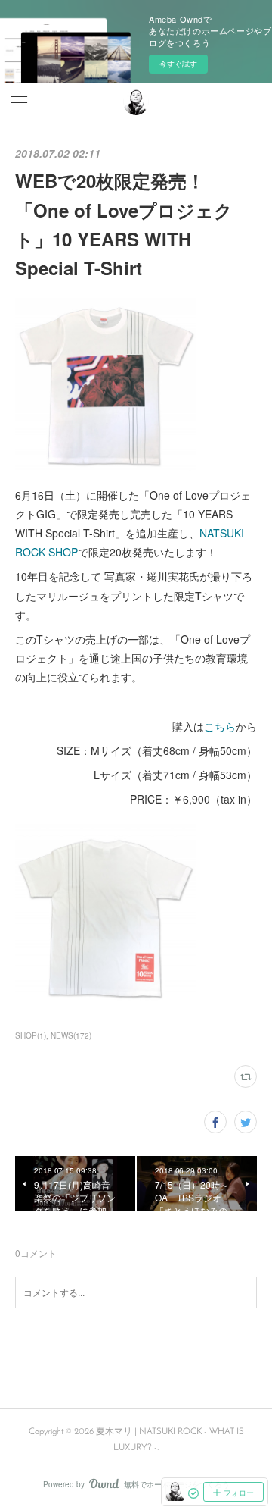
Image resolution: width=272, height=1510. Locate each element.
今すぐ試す (178, 63)
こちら (220, 726)
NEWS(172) (71, 1035)
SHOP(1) (30, 1035)
